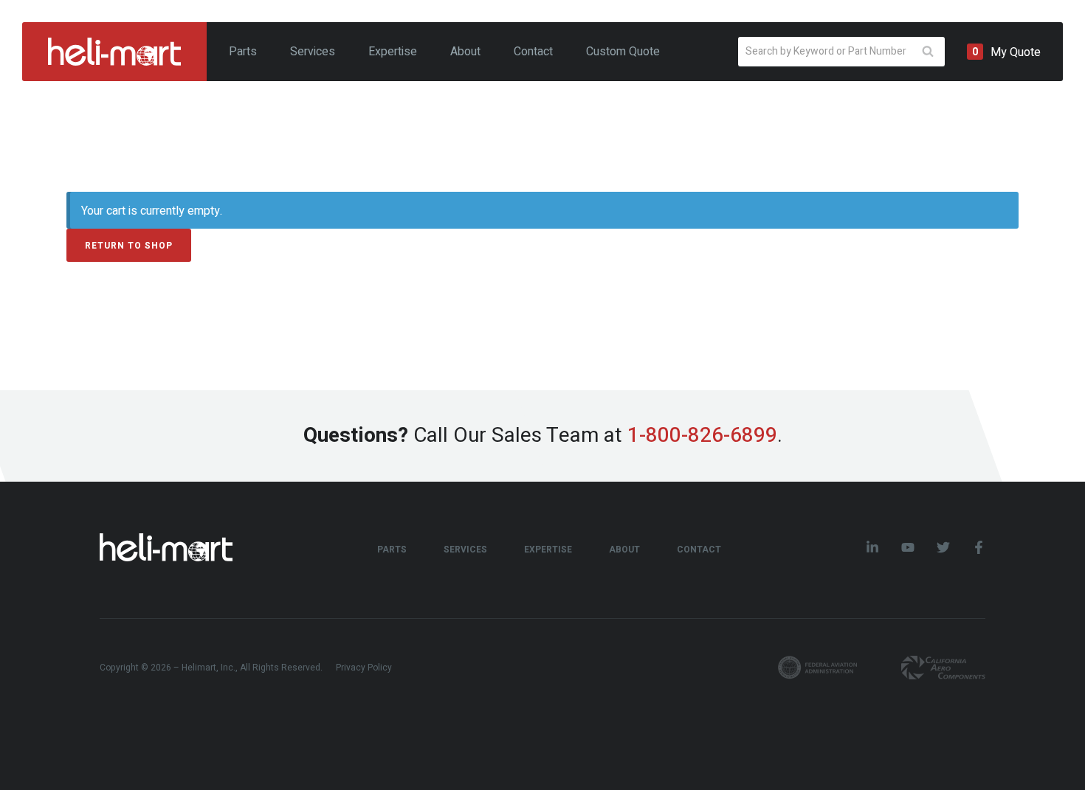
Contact (533, 51)
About (465, 51)
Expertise (392, 51)
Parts (243, 51)
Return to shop (129, 245)
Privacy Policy (364, 667)
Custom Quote (623, 51)
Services (312, 51)
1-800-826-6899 (702, 435)
